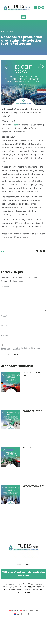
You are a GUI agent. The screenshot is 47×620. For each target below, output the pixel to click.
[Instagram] (39, 7)
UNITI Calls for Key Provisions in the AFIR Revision (33, 410)
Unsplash (39, 584)
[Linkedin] (42, 7)
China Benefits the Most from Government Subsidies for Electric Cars (34, 374)
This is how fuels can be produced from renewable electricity (34, 448)
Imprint (27, 564)
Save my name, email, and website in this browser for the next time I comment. (22, 349)
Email (4, 326)
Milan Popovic (17, 586)
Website (4, 335)
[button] (23, 17)
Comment (5, 286)
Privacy (19, 564)
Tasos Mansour (9, 589)
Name (4, 316)
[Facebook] (35, 7)
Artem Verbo (28, 584)
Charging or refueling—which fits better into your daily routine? (33, 485)
